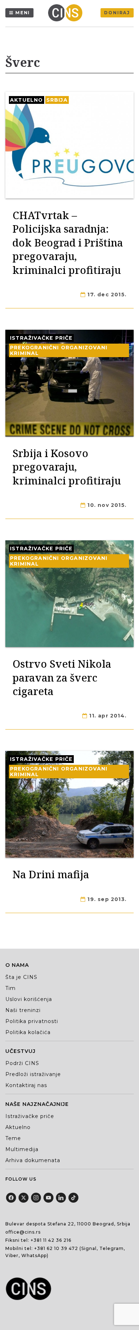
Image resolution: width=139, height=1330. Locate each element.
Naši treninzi (23, 1010)
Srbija (57, 100)
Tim (10, 988)
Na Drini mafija (50, 874)
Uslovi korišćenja (28, 999)
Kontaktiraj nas (26, 1085)
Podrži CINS (22, 1063)
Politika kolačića (28, 1032)
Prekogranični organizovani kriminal (58, 350)
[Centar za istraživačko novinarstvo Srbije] (67, 12)
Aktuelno (26, 100)
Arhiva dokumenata (32, 1160)
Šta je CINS (21, 977)
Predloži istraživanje (33, 1074)
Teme (13, 1138)
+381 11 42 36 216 (51, 1240)
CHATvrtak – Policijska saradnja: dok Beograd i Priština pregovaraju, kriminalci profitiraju (67, 242)
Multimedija (21, 1149)
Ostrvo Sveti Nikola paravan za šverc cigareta (61, 677)
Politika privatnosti (31, 1021)
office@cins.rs (23, 1232)
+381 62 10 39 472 (56, 1248)
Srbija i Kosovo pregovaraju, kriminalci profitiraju (66, 466)
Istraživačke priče (41, 338)
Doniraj (117, 12)
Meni (22, 12)
